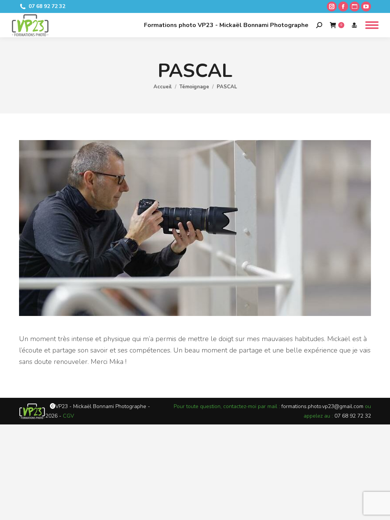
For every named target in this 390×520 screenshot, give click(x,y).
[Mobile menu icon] (372, 25)
